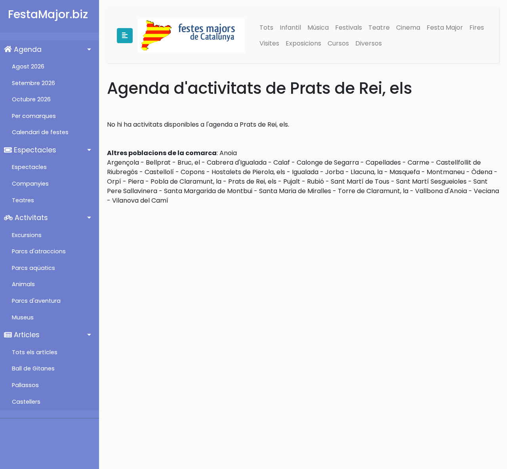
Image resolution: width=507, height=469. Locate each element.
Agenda (27, 49)
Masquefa (404, 172)
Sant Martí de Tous (360, 181)
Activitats (30, 217)
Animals (23, 284)
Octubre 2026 (31, 99)
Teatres (23, 200)
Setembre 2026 (33, 83)
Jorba (334, 172)
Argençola (123, 162)
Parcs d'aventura (36, 301)
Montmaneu (446, 172)
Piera (136, 181)
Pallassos (25, 385)
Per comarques (34, 116)
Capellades (383, 162)
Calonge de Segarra (328, 162)
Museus (23, 317)
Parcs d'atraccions (39, 251)
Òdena (481, 172)
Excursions (27, 235)
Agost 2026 (28, 66)
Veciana (486, 191)
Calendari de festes (40, 132)
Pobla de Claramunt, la (186, 181)
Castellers (26, 402)
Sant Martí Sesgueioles (431, 181)
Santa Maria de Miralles (295, 191)
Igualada (305, 172)
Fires (476, 27)
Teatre (379, 27)
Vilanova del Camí (140, 200)
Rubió (315, 181)
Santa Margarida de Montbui (208, 191)
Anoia (228, 153)
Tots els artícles (34, 352)
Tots (266, 27)
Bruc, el (188, 162)
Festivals (348, 27)
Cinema (408, 27)
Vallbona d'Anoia (441, 191)
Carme (418, 162)
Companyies (30, 184)
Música (318, 27)
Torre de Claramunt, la (373, 191)
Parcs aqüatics (33, 268)
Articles (26, 335)
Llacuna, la (367, 172)
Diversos (368, 43)
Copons (193, 172)
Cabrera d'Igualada (237, 162)
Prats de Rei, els (252, 181)
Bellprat (158, 162)
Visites (269, 43)
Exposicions (303, 43)
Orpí (114, 181)
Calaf (281, 162)
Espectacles (34, 150)
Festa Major (445, 27)
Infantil (290, 27)
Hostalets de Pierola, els (248, 172)
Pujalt (291, 181)
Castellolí (159, 172)
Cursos (338, 43)
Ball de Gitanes (33, 368)
